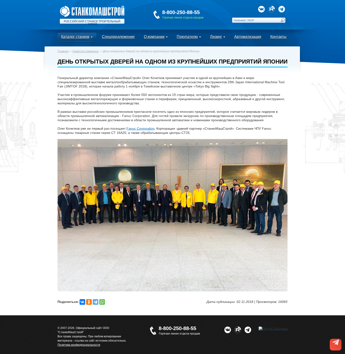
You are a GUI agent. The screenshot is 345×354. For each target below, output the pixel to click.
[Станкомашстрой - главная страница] (92, 8)
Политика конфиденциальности (79, 344)
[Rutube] (271, 9)
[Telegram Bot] (281, 9)
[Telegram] (95, 302)
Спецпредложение (118, 37)
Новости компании (86, 51)
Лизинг (216, 37)
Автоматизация (247, 37)
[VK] (261, 9)
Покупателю (187, 37)
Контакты (278, 37)
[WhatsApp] (102, 302)
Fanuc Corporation (140, 128)
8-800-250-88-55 (181, 12)
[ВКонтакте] (82, 302)
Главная (63, 51)
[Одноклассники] (89, 302)
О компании (154, 37)
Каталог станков (75, 37)
